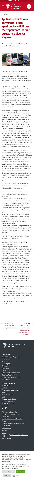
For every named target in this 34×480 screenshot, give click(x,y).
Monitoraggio (6, 425)
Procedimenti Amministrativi (11, 373)
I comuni (4, 388)
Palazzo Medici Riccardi (9, 399)
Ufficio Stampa (11, 44)
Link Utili (4, 430)
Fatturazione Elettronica (9, 412)
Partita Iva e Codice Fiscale (10, 414)
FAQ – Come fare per (8, 401)
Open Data (5, 368)
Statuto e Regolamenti (9, 375)
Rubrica (4, 392)
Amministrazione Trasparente (11, 357)
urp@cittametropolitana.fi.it (19, 435)
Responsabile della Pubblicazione (12, 419)
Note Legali (5, 416)
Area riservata (6, 438)
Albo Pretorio (6, 359)
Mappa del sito (6, 428)
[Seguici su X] (6, 408)
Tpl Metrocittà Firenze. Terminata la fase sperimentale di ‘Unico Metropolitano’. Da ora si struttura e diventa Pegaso (16, 28)
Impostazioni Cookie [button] (8, 472)
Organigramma (6, 370)
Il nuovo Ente (6, 385)
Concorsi (4, 366)
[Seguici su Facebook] (3, 408)
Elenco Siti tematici (8, 403)
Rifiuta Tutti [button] (7, 476)
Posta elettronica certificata (10, 390)
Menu (3, 6)
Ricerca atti (5, 361)
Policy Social (6, 379)
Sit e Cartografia (7, 394)
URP (3, 397)
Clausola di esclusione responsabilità (13, 423)
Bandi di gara (6, 364)
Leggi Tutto (15, 476)
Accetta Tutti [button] (20, 472)
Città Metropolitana (23, 44)
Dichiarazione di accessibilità (10, 377)
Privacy (4, 421)
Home (3, 44)
